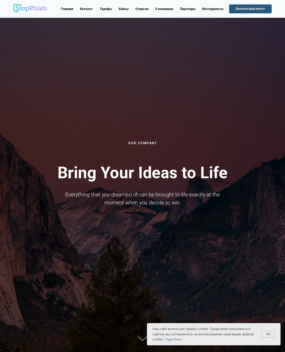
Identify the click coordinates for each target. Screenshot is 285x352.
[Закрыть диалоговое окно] (278, 7)
